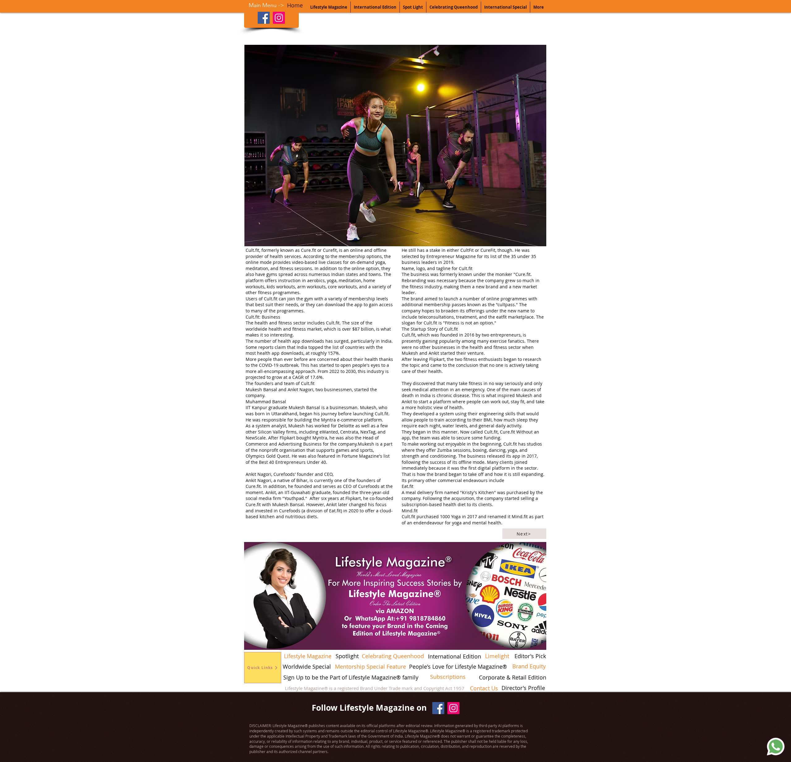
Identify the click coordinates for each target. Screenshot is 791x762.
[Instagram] (279, 18)
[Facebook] (264, 18)
